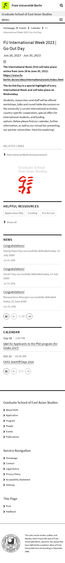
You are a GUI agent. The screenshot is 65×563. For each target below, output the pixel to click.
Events (22, 28)
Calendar (35, 28)
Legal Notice (12, 468)
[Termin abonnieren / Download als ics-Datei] (32, 61)
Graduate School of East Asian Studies (27, 14)
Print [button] (8, 506)
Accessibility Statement (18, 479)
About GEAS (12, 409)
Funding (32, 213)
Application (12, 415)
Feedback (11, 511)
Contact (10, 463)
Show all (11, 222)
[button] (6, 316)
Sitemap (10, 484)
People (9, 426)
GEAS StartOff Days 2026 (18, 362)
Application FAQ (14, 213)
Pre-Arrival (48, 213)
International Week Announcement (27, 154)
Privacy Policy (13, 474)
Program (10, 420)
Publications (12, 436)
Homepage (9, 28)
